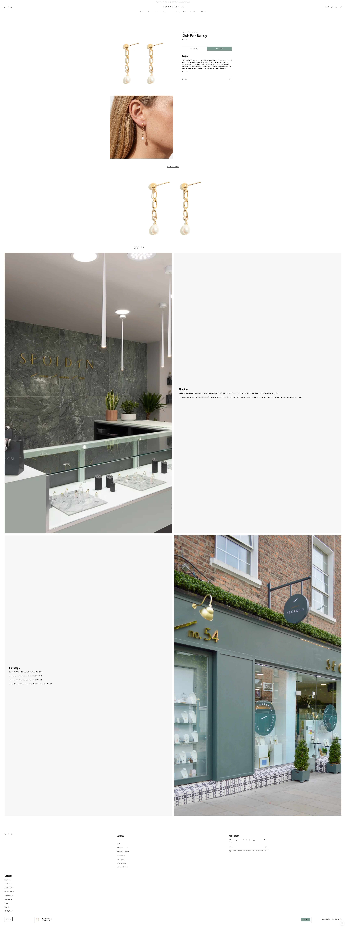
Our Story (7, 880)
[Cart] (340, 7)
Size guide (7, 907)
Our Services (8, 899)
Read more (186, 71)
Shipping (184, 79)
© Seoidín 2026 (326, 919)
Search (119, 840)
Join (266, 847)
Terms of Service (262, 850)
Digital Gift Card (121, 863)
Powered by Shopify (336, 919)
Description (185, 56)
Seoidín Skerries (9, 895)
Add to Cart (305, 919)
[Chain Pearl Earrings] (173, 207)
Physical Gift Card (122, 867)
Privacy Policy (121, 855)
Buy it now (219, 48)
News (6, 903)
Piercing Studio (9, 911)
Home (183, 32)
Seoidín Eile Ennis (9, 888)
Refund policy (121, 859)
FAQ (118, 844)
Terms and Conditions (123, 851)
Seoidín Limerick (9, 892)
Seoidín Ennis (8, 884)
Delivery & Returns (122, 848)
